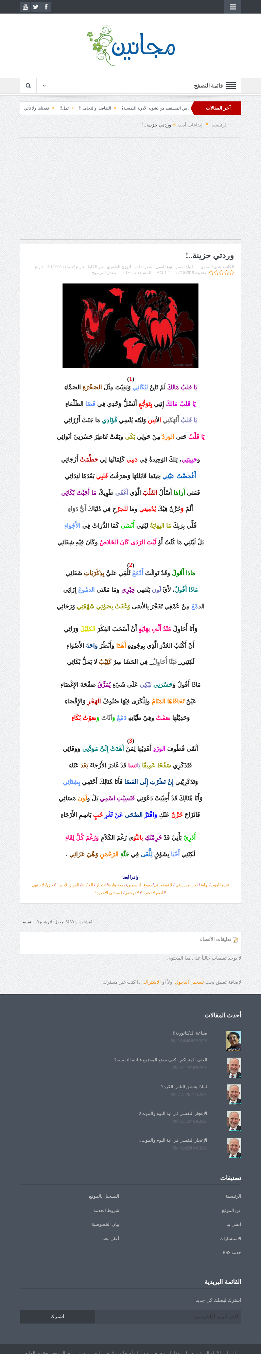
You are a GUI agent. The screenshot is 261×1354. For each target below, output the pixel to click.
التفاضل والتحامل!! (117, 108)
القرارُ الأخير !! (67, 885)
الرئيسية (233, 1196)
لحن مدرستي (186, 885)
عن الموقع (231, 1210)
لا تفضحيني (163, 885)
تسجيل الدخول (189, 982)
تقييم (26, 922)
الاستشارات (230, 1238)
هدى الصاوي (211, 266)
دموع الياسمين (139, 885)
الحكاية (87, 885)
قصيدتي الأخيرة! (108, 892)
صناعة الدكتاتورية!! (190, 1033)
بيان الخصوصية (105, 1224)
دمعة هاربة (116, 885)
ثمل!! (86, 108)
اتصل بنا (233, 1224)
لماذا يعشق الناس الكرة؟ (184, 1086)
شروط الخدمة (106, 1210)
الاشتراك (152, 982)
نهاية (204, 885)
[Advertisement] (130, 191)
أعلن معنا (110, 1238)
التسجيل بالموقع (104, 1196)
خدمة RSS (232, 1252)
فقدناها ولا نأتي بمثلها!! (52, 108)
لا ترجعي (131, 892)
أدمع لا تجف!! (152, 892)
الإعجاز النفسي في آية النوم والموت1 (173, 1140)
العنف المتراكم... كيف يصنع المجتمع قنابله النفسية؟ (160, 1059)
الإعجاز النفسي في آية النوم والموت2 (173, 1113)
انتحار (101, 885)
